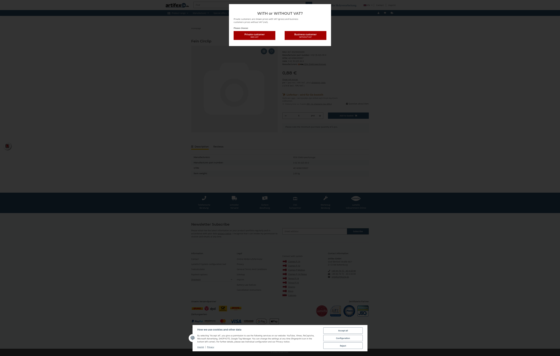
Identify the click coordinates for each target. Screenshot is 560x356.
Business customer (305, 35)
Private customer (254, 35)
